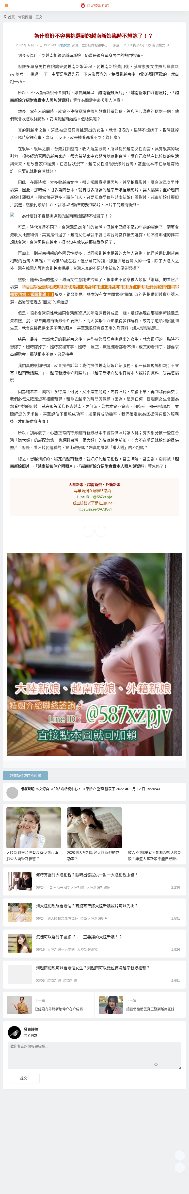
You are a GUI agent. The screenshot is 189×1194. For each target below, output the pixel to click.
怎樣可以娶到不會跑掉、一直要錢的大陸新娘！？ (79, 937)
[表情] (165, 1065)
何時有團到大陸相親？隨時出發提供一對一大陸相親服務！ (87, 875)
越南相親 (70, 980)
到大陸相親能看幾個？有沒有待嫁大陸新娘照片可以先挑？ (87, 906)
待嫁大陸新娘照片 (94, 918)
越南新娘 (54, 980)
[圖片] (174, 1065)
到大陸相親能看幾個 (62, 918)
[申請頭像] (176, 1031)
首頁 (11, 17)
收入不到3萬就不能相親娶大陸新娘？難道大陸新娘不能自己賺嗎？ (155, 858)
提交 (23, 1078)
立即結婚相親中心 (94, 45)
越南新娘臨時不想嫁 (25, 776)
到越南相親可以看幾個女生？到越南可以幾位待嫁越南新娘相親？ (93, 968)
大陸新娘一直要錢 (61, 949)
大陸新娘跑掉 (87, 949)
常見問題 (25, 17)
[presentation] (155, 815)
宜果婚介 (89, 789)
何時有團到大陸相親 (68, 887)
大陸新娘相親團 (98, 887)
